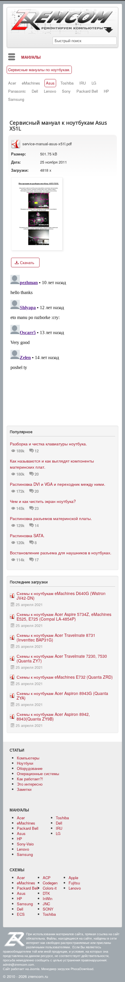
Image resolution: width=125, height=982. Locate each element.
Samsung (16, 99)
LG (94, 83)
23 (37, 508)
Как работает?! (30, 779)
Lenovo (50, 91)
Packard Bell (87, 91)
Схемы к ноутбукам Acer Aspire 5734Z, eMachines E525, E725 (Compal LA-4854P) (64, 616)
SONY (48, 909)
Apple (73, 877)
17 (37, 560)
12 (37, 451)
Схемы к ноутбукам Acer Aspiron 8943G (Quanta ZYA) (62, 695)
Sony (66, 91)
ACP (47, 877)
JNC (46, 903)
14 (37, 526)
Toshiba (67, 83)
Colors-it (50, 888)
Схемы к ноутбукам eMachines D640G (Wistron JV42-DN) (61, 595)
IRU (82, 83)
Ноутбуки (25, 763)
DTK (46, 893)
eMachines (31, 83)
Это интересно (29, 784)
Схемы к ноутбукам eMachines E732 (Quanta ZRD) (65, 677)
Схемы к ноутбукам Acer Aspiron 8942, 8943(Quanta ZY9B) (53, 716)
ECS (21, 914)
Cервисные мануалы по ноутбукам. (39, 69)
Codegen (50, 883)
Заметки (24, 789)
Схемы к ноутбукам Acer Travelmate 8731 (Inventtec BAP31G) (56, 637)
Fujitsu (74, 883)
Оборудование (29, 768)
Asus (50, 83)
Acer (12, 83)
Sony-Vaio (25, 844)
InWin (47, 898)
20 (37, 474)
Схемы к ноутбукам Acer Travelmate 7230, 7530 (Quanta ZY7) (62, 658)
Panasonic (17, 91)
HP (106, 91)
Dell (35, 91)
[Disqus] (62, 345)
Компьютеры (28, 758)
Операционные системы (38, 773)
